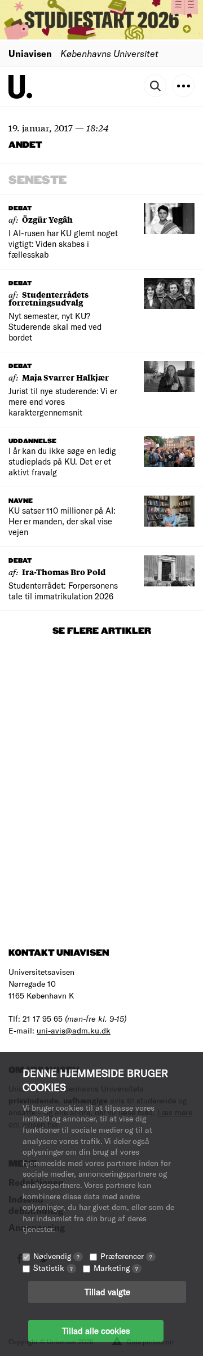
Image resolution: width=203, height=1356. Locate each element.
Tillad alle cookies (96, 1331)
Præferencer (126, 1256)
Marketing (116, 1268)
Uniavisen (30, 53)
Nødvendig (56, 1256)
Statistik (53, 1268)
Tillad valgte (107, 1292)
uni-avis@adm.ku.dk (74, 1030)
